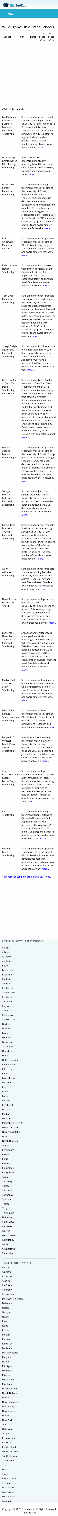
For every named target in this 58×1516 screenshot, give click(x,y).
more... (41, 147)
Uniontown (8, 1217)
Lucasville (7, 1100)
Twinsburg (8, 1212)
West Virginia (9, 1496)
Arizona (6, 1280)
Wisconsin (7, 1492)
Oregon (6, 1433)
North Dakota (9, 1393)
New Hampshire (10, 1402)
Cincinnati (7, 1001)
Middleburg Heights (12, 1122)
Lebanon (7, 1082)
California (7, 1285)
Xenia (5, 1244)
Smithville (7, 1190)
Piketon (6, 1154)
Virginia (6, 1474)
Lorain (5, 1096)
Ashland (6, 961)
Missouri (6, 1375)
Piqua (5, 1158)
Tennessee (8, 1460)
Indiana (6, 1334)
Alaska (5, 1267)
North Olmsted (10, 1140)
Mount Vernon (10, 1127)
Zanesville (7, 1253)
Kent (4, 1073)
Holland (6, 1055)
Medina (6, 1114)
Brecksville (7, 970)
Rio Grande (8, 1167)
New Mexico (8, 1411)
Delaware (7, 1028)
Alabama (6, 1271)
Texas (5, 1465)
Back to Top (30, 1512)
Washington (8, 1487)
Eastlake (6, 1033)
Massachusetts (10, 1352)
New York (7, 1420)
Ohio (4, 1424)
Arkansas (7, 1276)
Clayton (6, 1006)
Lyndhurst (7, 1105)
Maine (5, 1361)
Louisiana (7, 1348)
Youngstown (8, 1248)
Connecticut (8, 1294)
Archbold (7, 956)
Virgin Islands (9, 1478)
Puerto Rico (8, 1442)
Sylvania (6, 1199)
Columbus (7, 1015)
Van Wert (7, 1226)
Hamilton (7, 1051)
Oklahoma (7, 1429)
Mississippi (8, 1379)
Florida (5, 1307)
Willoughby (8, 1239)
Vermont (6, 1483)
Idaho (5, 1325)
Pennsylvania (9, 1438)
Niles (4, 1136)
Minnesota (8, 1370)
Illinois (5, 1330)
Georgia (6, 1312)
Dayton (6, 1024)
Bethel (5, 965)
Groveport (7, 1046)
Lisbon (5, 1091)
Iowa (4, 1321)
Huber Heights (10, 1060)
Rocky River (8, 1172)
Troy (4, 1208)
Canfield (6, 979)
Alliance (6, 952)
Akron (5, 947)
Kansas (6, 1339)
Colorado (7, 1289)
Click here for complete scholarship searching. (26, 876)
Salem (5, 1176)
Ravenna (6, 1163)
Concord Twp (9, 1019)
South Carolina (10, 1451)
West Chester (9, 1235)
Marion (6, 1109)
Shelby (5, 1185)
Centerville (7, 988)
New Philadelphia (11, 1131)
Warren (6, 1230)
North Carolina (10, 1388)
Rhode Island (9, 1447)
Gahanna (7, 1042)
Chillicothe (7, 997)
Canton (6, 983)
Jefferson (7, 1069)
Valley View (8, 1221)
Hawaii (5, 1316)
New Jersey (8, 1406)
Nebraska (7, 1397)
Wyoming (7, 1501)
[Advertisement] (29, 75)
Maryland (7, 1357)
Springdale (8, 1194)
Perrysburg (8, 1149)
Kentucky (7, 1343)
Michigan (7, 1366)
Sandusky (7, 1181)
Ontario (6, 1145)
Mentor (6, 1118)
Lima (4, 1087)
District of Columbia (12, 1298)
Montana (7, 1384)
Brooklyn (7, 974)
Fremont (6, 1037)
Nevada (6, 1415)
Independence (9, 1064)
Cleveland (7, 1010)
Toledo (6, 1203)
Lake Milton (8, 1078)
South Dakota (9, 1456)
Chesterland (8, 992)
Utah (4, 1469)
